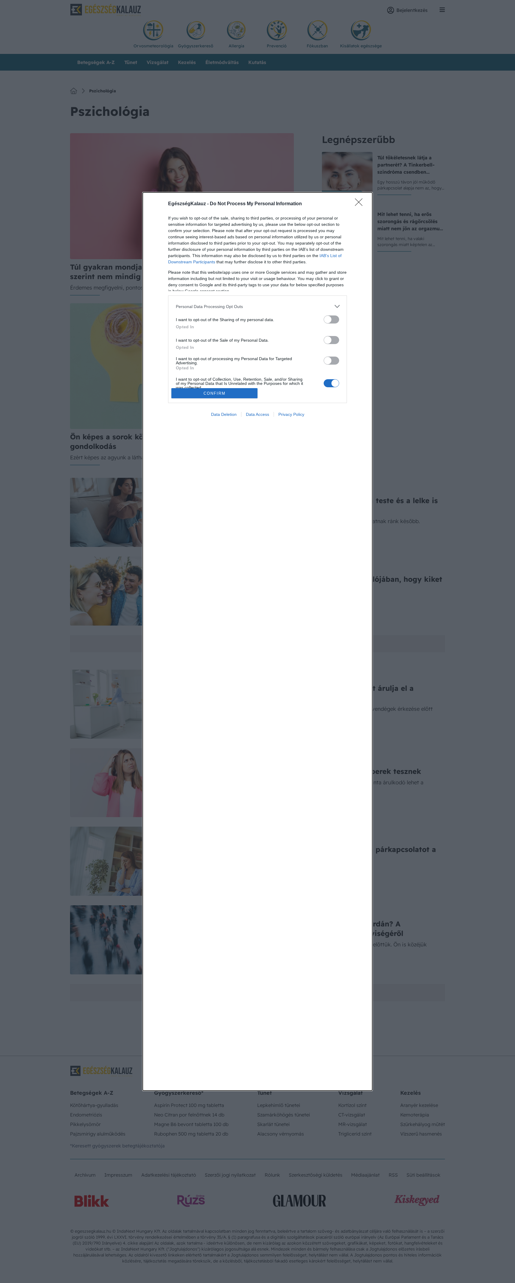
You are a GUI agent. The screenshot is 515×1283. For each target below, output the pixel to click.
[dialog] (257, 641)
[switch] (331, 319)
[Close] (360, 204)
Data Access (257, 414)
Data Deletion (224, 414)
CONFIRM (215, 393)
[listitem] (257, 306)
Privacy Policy (291, 414)
